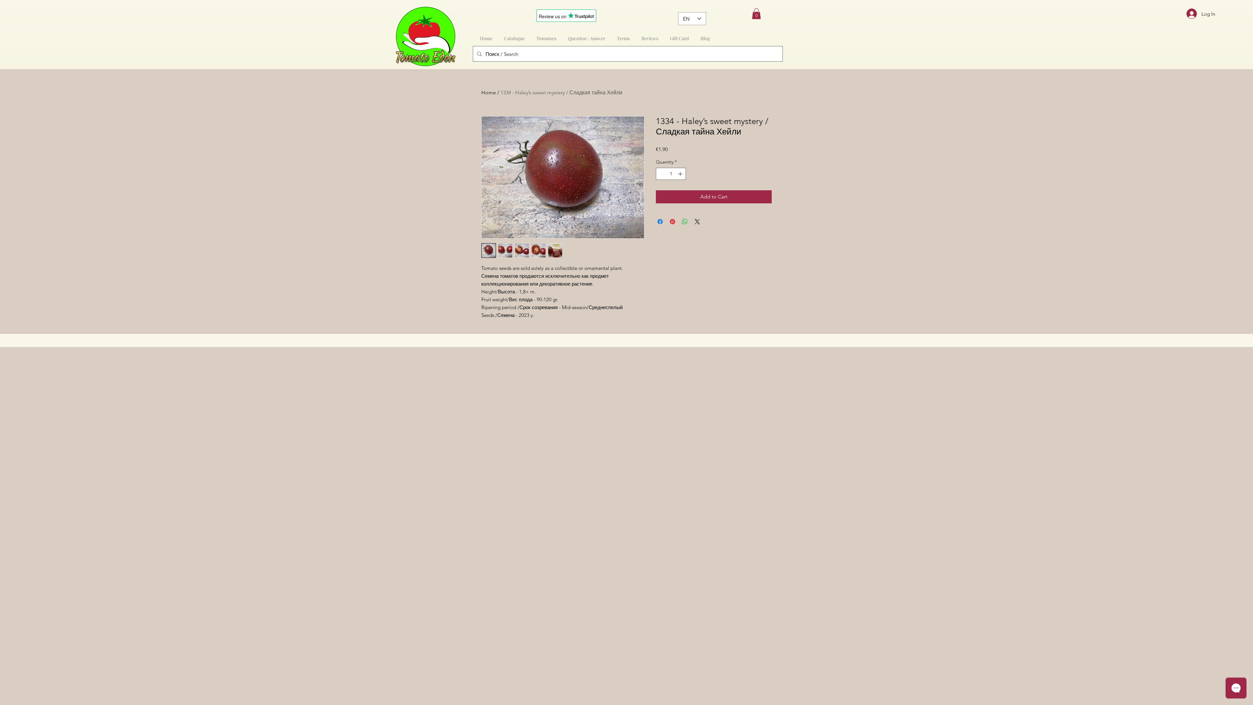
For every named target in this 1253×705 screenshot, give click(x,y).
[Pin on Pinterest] (672, 222)
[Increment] (681, 174)
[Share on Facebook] (660, 222)
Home (488, 92)
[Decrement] (661, 174)
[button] (756, 13)
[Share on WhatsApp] (685, 222)
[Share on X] (697, 222)
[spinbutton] (671, 174)
